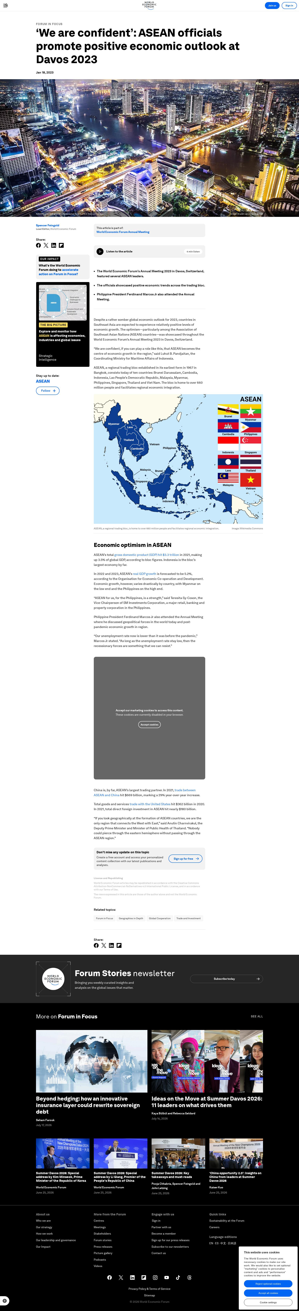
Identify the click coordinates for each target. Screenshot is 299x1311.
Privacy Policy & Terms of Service (149, 1288)
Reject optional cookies (268, 1283)
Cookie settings (268, 1302)
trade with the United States (150, 804)
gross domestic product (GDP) (135, 555)
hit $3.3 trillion (168, 555)
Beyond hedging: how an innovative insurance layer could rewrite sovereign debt (88, 1105)
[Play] (100, 251)
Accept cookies (149, 724)
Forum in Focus (49, 24)
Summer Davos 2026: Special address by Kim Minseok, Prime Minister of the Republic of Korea (61, 1176)
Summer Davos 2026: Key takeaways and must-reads (172, 1175)
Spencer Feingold (47, 225)
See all (257, 1016)
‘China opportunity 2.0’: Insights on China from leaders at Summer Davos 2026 (235, 1176)
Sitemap (149, 1295)
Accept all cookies (268, 1293)
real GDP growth (144, 574)
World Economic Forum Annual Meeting (123, 232)
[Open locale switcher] (4, 1300)
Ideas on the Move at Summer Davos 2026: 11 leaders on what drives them (207, 1101)
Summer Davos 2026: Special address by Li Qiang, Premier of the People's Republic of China (120, 1176)
